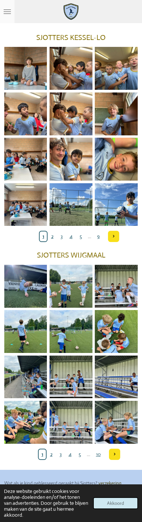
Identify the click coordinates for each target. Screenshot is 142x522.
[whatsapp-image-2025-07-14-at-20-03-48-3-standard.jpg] (70, 422)
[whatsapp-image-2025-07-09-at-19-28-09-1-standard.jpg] (70, 68)
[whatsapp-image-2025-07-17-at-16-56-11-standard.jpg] (25, 286)
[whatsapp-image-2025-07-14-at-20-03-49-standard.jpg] (25, 377)
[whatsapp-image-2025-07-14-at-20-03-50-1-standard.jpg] (116, 331)
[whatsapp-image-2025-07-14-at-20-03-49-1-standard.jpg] (116, 377)
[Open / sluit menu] (7, 11)
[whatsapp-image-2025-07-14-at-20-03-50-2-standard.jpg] (70, 331)
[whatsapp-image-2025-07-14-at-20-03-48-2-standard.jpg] (116, 422)
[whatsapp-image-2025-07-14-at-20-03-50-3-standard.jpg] (25, 331)
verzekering (110, 483)
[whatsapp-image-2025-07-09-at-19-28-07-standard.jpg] (25, 113)
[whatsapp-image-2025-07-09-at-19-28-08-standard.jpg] (116, 68)
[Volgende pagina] (113, 236)
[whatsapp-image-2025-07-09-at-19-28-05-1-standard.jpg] (25, 204)
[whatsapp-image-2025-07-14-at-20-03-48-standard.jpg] (25, 422)
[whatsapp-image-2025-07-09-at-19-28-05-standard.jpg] (25, 159)
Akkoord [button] (115, 503)
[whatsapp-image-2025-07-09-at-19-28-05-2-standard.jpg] (116, 159)
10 (98, 454)
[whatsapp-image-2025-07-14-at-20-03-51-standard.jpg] (70, 286)
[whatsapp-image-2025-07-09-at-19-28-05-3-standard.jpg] (70, 159)
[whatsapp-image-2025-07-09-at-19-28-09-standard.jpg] (25, 68)
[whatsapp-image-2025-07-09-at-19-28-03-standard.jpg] (116, 204)
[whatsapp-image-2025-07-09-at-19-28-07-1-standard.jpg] (70, 113)
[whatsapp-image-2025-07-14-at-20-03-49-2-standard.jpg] (70, 377)
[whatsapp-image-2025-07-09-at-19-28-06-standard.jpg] (116, 113)
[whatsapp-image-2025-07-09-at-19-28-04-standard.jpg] (70, 204)
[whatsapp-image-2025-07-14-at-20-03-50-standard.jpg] (116, 286)
